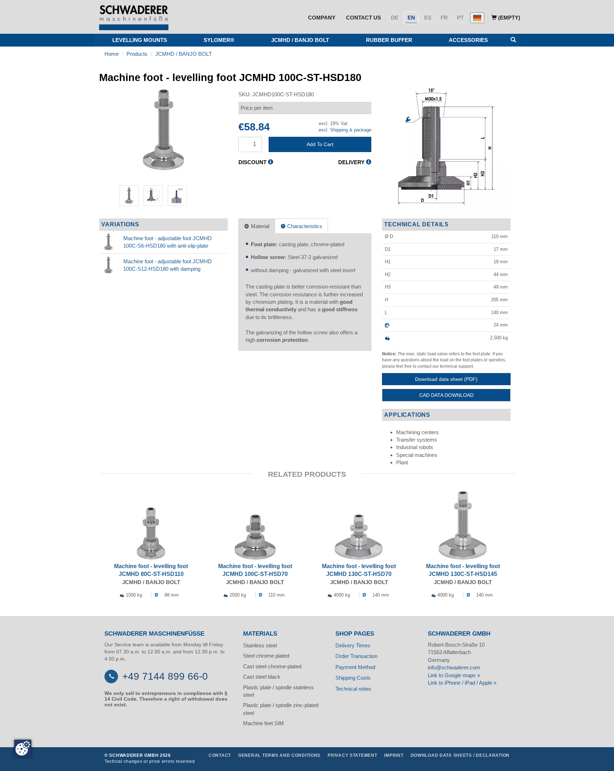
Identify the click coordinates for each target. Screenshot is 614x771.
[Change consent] (22, 748)
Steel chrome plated (266, 656)
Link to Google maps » (454, 675)
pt (460, 18)
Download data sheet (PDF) (446, 379)
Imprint (393, 755)
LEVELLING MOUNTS (139, 40)
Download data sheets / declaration (460, 755)
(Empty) (508, 18)
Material (259, 226)
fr (444, 18)
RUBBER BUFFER (389, 40)
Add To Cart (320, 144)
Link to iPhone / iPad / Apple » (462, 683)
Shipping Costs (353, 678)
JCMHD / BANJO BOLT (300, 40)
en (411, 18)
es (427, 18)
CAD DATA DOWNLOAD (446, 395)
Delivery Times (352, 645)
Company (321, 18)
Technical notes (353, 689)
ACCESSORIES (468, 40)
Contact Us (363, 18)
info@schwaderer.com (454, 667)
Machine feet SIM (263, 723)
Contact (220, 755)
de (394, 18)
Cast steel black (261, 677)
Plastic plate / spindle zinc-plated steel (280, 709)
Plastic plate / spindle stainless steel (278, 691)
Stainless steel (260, 645)
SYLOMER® (219, 40)
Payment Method (355, 667)
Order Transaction (356, 656)
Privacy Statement (352, 755)
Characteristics (304, 226)
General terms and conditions (279, 755)
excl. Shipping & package (345, 130)
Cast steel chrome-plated (272, 666)
